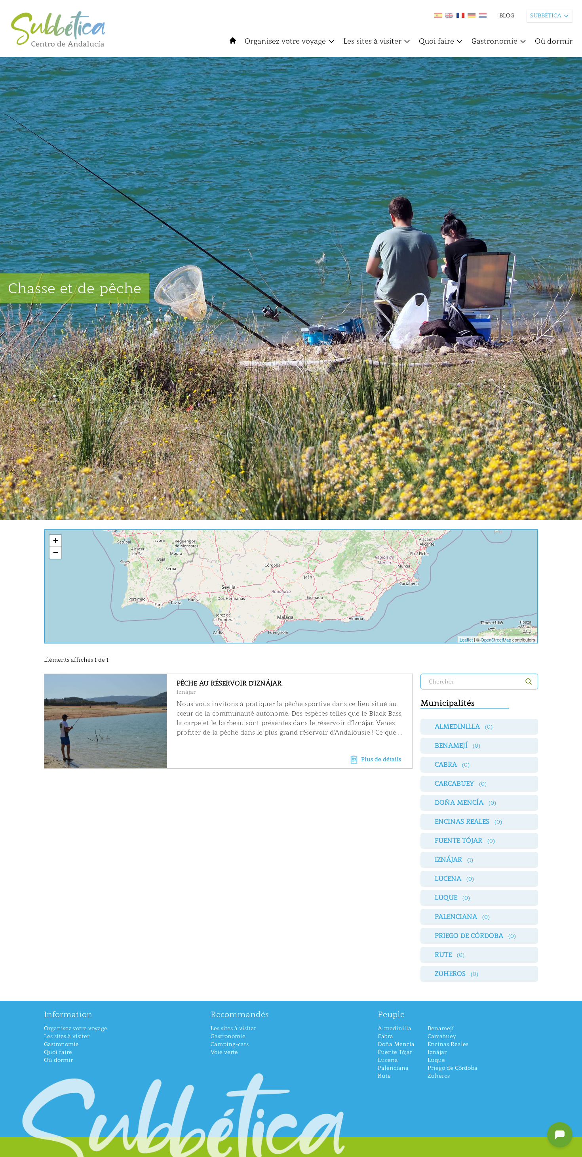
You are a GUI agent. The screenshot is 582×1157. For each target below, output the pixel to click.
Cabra (385, 1036)
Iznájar (186, 692)
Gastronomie (494, 41)
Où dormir (553, 41)
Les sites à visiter (372, 41)
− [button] (55, 552)
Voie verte (224, 1052)
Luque (436, 1060)
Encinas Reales (448, 1044)
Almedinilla (394, 1028)
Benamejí (441, 1028)
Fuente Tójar (395, 1052)
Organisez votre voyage (285, 41)
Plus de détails (381, 759)
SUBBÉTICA (545, 15)
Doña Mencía (396, 1044)
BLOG (506, 15)
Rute (384, 1076)
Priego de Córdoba (452, 1068)
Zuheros (439, 1076)
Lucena (388, 1060)
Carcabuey (442, 1036)
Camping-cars (230, 1044)
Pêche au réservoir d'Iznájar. (230, 683)
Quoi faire (436, 41)
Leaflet (466, 639)
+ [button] (55, 541)
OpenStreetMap (496, 639)
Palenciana (393, 1068)
